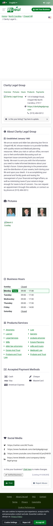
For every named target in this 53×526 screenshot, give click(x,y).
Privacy (25, 502)
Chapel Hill (28, 16)
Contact (43, 497)
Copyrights (36, 502)
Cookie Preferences (26, 507)
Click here (27, 469)
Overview (7, 92)
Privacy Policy (16, 517)
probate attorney (37, 338)
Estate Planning (37, 342)
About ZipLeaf (22, 497)
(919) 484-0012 (37, 113)
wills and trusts (37, 346)
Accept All (40, 522)
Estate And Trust (13, 350)
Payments (40, 92)
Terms (15, 502)
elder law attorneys (14, 346)
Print (10, 483)
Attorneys (10, 330)
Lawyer (9, 334)
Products (30, 92)
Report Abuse (41, 483)
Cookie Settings (10, 522)
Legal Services (12, 338)
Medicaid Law (36, 350)
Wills (8, 342)
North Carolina (15, 16)
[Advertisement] (26, 49)
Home (4, 16)
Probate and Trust (38, 354)
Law (32, 330)
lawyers (33, 334)
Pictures (16, 92)
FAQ (33, 497)
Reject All (26, 522)
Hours (23, 92)
